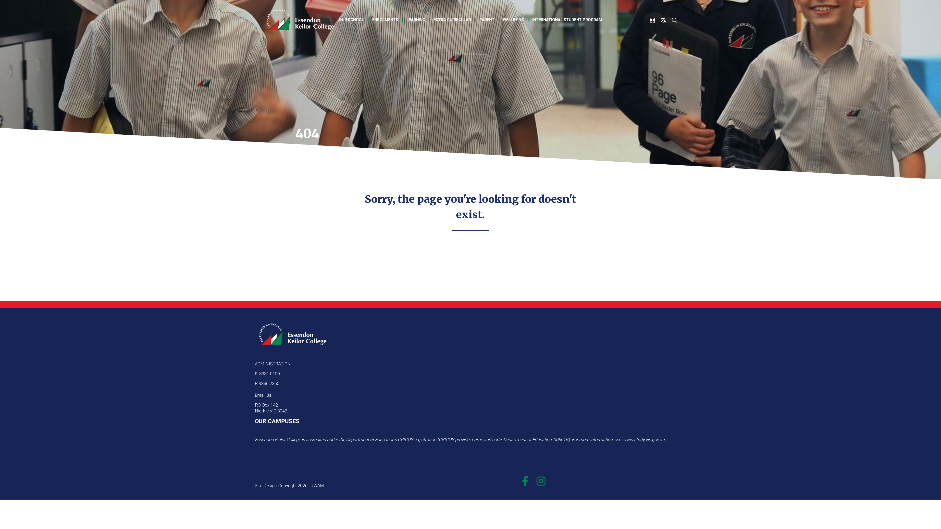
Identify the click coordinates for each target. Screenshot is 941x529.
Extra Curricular (452, 19)
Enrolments (385, 19)
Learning (416, 19)
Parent (487, 19)
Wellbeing (513, 19)
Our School (351, 19)
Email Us (263, 395)
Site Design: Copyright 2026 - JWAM (289, 485)
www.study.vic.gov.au (644, 439)
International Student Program (567, 19)
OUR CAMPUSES (277, 421)
